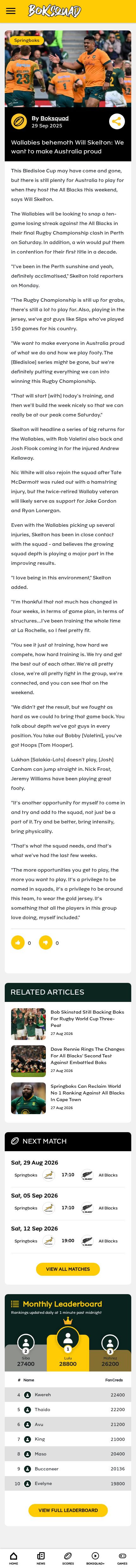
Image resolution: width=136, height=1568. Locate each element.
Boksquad (54, 118)
